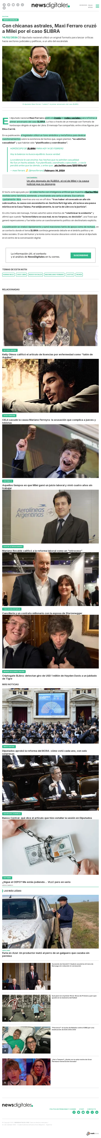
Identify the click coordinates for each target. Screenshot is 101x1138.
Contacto (91, 1109)
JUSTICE (70, 275)
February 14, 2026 (54, 170)
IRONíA (79, 275)
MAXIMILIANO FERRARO (54, 275)
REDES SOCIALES (35, 275)
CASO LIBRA (21, 275)
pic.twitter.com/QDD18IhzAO (70, 165)
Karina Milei (91, 192)
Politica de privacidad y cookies (63, 1109)
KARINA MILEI (8, 275)
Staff (81, 1109)
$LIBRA (31, 148)
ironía (57, 118)
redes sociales (72, 118)
